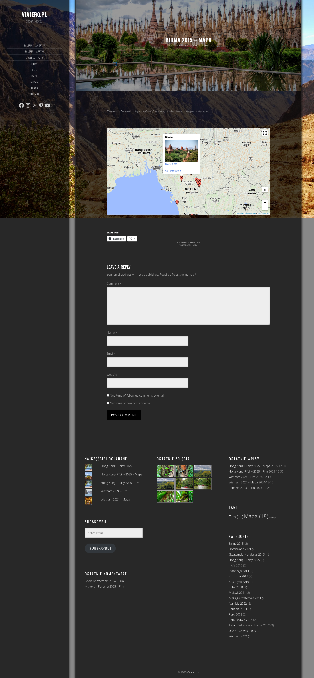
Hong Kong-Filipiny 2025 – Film (248, 471)
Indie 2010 (235, 565)
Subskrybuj (100, 548)
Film (236, 516)
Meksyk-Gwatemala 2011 (245, 598)
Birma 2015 (195, 242)
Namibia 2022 (238, 604)
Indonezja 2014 (239, 571)
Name (112, 332)
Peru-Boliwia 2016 (240, 620)
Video (272, 517)
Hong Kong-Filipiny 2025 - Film (120, 483)
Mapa (194, 245)
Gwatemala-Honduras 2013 (247, 554)
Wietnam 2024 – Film (114, 491)
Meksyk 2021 (237, 593)
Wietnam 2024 (238, 636)
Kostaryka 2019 (239, 582)
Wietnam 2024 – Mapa (115, 499)
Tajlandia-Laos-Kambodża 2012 (249, 625)
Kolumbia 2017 (238, 576)
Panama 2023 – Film (111, 586)
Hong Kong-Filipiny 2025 (116, 466)
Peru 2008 (235, 614)
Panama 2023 (238, 609)
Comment (114, 284)
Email (111, 354)
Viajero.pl (34, 14)
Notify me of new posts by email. (131, 403)
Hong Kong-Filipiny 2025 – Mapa (121, 474)
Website (112, 375)
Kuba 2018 (236, 587)
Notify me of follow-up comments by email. (137, 395)
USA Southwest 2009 (242, 631)
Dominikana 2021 (240, 549)
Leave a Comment (200, 45)
